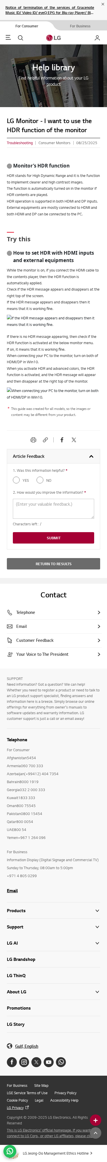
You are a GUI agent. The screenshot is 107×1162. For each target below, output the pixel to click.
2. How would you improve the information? (49, 492)
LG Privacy (15, 1107)
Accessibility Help (64, 1100)
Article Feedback (29, 456)
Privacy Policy (65, 1092)
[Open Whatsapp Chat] (9, 1151)
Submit (53, 537)
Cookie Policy (17, 1100)
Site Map (41, 1085)
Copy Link (45, 440)
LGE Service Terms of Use (27, 1092)
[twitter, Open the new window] (74, 440)
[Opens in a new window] (12, 1062)
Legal (39, 1100)
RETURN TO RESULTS (54, 563)
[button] (53, 927)
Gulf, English (26, 1046)
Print (33, 440)
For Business (17, 1085)
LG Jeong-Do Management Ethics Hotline (56, 1153)
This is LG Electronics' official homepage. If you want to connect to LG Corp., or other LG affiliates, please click (51, 1133)
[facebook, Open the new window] (62, 440)
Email (12, 890)
